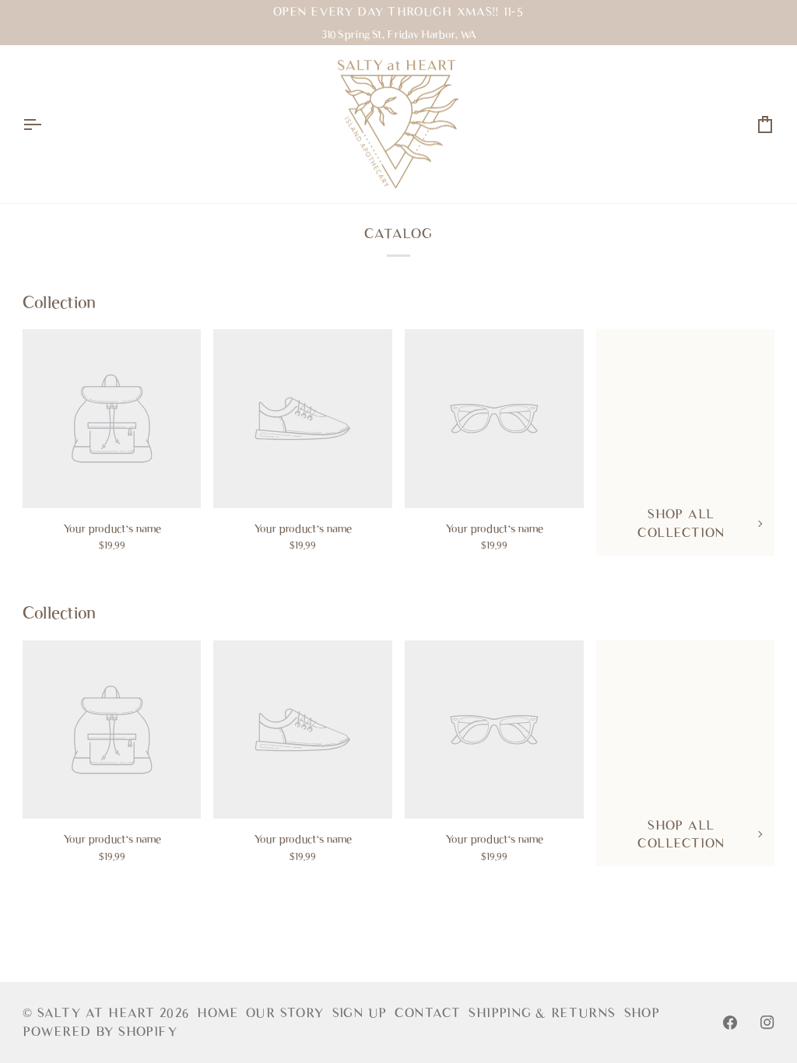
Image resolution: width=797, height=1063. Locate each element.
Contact (428, 1012)
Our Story (285, 1012)
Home (217, 1012)
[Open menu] (46, 124)
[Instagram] (767, 1023)
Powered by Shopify (100, 1031)
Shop (642, 1012)
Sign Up (360, 1012)
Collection (59, 302)
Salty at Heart (98, 1012)
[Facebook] (730, 1023)
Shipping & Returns (542, 1012)
